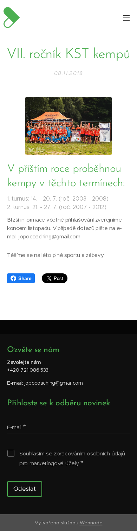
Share (24, 278)
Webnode (91, 523)
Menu (126, 18)
